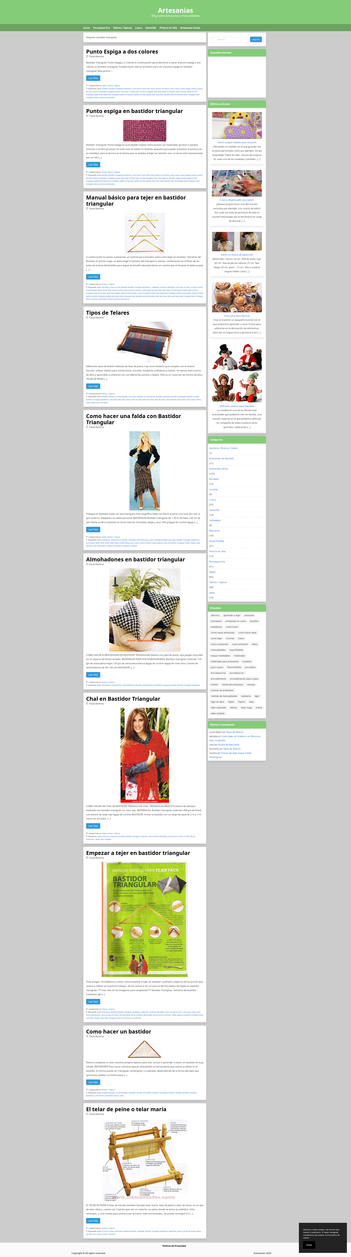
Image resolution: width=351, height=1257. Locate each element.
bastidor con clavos (129, 396)
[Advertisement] (237, 76)
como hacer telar (189, 1012)
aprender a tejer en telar (111, 287)
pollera (142, 543)
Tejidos (193, 543)
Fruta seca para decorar (237, 315)
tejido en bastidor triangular (187, 1015)
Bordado (214, 479)
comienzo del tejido (167, 287)
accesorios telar (108, 1231)
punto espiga (185, 88)
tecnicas (168, 1015)
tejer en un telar (100, 293)
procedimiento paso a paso (244, 678)
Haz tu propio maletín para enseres (237, 142)
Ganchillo (150, 27)
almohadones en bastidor (132, 685)
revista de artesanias (232, 684)
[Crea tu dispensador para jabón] (237, 184)
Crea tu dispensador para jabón (237, 199)
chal (150, 836)
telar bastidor (165, 94)
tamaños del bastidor (144, 1015)
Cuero (138, 27)
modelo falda (124, 543)
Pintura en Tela (168, 27)
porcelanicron (237, 672)
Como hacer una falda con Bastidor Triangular (133, 419)
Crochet (187, 836)
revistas (251, 684)
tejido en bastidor (168, 91)
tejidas (117, 293)
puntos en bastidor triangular (103, 91)
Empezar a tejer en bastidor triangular (138, 853)
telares (96, 97)
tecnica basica (158, 1015)
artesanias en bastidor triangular (123, 540)
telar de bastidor (177, 94)
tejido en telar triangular (141, 293)
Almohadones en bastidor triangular (135, 559)
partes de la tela (189, 1231)
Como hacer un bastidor (118, 1031)
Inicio (86, 27)
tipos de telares (102, 402)
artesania (105, 836)
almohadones (116, 685)
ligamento (172, 1231)
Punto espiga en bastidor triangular (134, 111)
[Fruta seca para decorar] (237, 298)
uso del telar (136, 1018)
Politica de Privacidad (174, 1245)
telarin (88, 402)
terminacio (127, 1018)
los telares (166, 88)
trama (105, 1234)
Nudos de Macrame (228, 744)
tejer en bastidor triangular (174, 543)
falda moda (104, 543)
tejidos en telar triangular (95, 296)
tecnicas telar (157, 290)
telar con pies (137, 399)
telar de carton (148, 399)
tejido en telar (181, 91)
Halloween (215, 520)
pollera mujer (151, 543)
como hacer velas (247, 632)
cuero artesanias (219, 644)
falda (98, 543)
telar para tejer (173, 296)
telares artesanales (107, 97)
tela (94, 1234)
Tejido (104, 85)
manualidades (218, 649)
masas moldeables (220, 655)
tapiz (122, 1095)
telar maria (182, 399)
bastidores (127, 88)
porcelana (250, 667)
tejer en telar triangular (144, 91)
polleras (160, 543)
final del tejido (91, 290)
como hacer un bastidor (104, 1095)
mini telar (113, 399)
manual (115, 290)
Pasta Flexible (216, 541)
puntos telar (119, 91)
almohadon (106, 685)
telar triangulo (197, 296)
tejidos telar (150, 94)
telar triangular (189, 94)
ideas (254, 644)
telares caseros (114, 299)
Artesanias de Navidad (221, 458)
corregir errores (196, 287)
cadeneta (155, 287)
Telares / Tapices (122, 27)
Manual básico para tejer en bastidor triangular (136, 200)
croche (180, 836)
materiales (90, 839)
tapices (116, 1095)
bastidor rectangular (178, 396)
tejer (164, 290)
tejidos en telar (139, 94)
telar (157, 94)
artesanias (106, 540)
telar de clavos (161, 296)
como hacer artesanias (223, 632)
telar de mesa (160, 399)
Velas (212, 592)
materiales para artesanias (225, 661)
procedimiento (218, 678)
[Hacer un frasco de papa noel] (237, 242)
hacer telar (146, 88)
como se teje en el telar (110, 1015)
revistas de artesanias (222, 690)
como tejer (216, 638)
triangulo (133, 546)
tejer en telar (130, 91)
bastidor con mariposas (146, 396)
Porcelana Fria (101, 27)
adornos (215, 615)
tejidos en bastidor (127, 94)
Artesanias (175, 10)
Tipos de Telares (107, 312)
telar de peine (171, 399)
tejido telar (98, 94)
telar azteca (126, 399)
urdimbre (111, 1234)
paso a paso (175, 88)
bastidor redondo (175, 1093)
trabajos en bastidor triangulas (118, 546)
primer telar (122, 290)
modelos (246, 661)
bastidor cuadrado (163, 396)
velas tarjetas (218, 713)
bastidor (105, 88)
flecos (100, 290)
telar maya (191, 399)
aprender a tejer (231, 615)
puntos (193, 88)
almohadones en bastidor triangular (156, 685)
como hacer (136, 88)
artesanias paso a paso (145, 540)
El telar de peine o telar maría (126, 1109)
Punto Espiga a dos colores (122, 51)
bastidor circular (115, 396)
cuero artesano (240, 644)
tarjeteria (246, 696)
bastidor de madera (144, 1093)
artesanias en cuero (236, 621)
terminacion (125, 299)
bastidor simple (193, 396)
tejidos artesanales (184, 293)
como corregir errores (173, 1012)
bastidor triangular (116, 88)
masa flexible (236, 649)
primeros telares (134, 290)
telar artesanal (125, 296)
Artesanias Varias (190, 27)
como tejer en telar (182, 287)
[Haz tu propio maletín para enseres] (237, 126)
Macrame (214, 530)
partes (179, 1231)
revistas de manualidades (224, 696)
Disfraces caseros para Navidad (237, 406)
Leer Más (93, 78)
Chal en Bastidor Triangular (123, 698)
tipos (94, 402)
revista (214, 684)
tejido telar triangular (111, 94)
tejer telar (157, 91)
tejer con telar (171, 290)
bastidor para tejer (169, 540)
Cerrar (309, 1245)
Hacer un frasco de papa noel (237, 254)
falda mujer (114, 543)
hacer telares (156, 88)
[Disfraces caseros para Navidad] (237, 373)
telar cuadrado (218, 707)
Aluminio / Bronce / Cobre (223, 448)
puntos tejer (146, 290)
